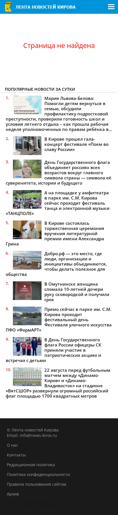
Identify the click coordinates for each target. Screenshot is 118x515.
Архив (13, 494)
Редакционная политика (31, 464)
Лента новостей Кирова (30, 503)
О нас (12, 445)
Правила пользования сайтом (36, 484)
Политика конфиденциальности (38, 474)
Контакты (16, 455)
